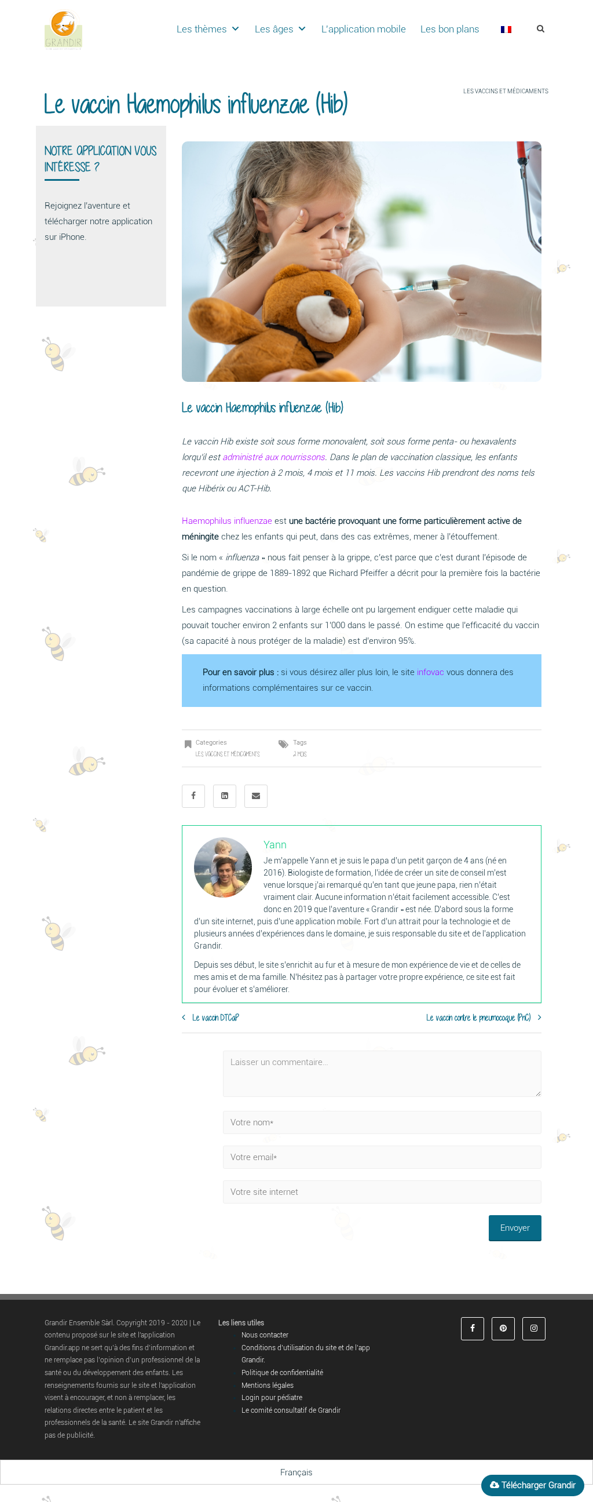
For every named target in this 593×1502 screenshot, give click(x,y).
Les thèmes (202, 29)
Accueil (447, 91)
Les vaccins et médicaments (505, 91)
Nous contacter (264, 1335)
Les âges (274, 29)
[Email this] (256, 796)
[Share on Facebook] (193, 796)
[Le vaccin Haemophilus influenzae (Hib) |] (63, 29)
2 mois (299, 754)
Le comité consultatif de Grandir (291, 1410)
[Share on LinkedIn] (224, 796)
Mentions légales (267, 1385)
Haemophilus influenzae (227, 521)
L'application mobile (363, 29)
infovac (430, 672)
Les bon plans (449, 29)
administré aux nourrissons (273, 457)
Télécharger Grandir (537, 1485)
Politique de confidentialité (282, 1373)
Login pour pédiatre (271, 1398)
